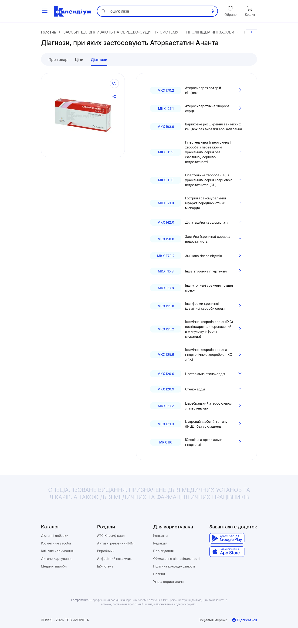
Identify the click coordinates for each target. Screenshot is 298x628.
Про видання (163, 551)
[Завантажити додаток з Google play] (226, 538)
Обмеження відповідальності (176, 559)
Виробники (105, 551)
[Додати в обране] (114, 83)
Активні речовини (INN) (116, 543)
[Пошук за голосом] (212, 11)
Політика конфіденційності (174, 566)
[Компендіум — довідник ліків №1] (72, 11)
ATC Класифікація (111, 535)
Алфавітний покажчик (114, 559)
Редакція (160, 543)
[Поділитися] (114, 96)
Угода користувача (168, 582)
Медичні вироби (54, 566)
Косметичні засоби (56, 543)
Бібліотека (105, 566)
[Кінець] (251, 32)
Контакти (160, 535)
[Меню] (44, 11)
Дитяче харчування (56, 559)
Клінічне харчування (57, 551)
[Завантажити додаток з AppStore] (226, 551)
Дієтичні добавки (54, 535)
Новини (159, 574)
